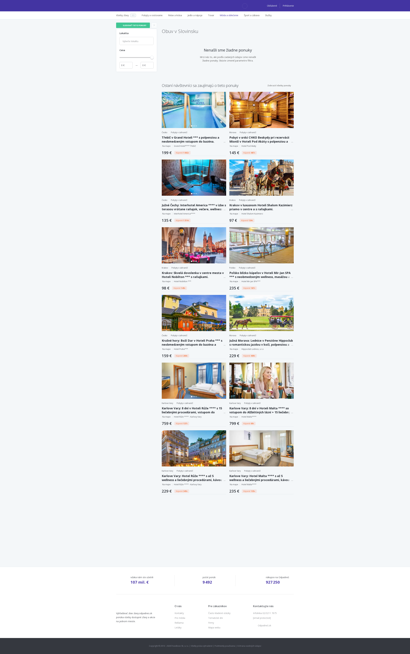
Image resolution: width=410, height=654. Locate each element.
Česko (164, 132)
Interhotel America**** (184, 213)
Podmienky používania (225, 646)
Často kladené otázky (219, 613)
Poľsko (232, 267)
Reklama (179, 622)
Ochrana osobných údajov (249, 646)
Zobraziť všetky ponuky (279, 85)
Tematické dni (215, 617)
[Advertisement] (136, 121)
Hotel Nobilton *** (182, 281)
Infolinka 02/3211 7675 (265, 613)
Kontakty (179, 613)
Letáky (178, 627)
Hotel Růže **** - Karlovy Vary (187, 416)
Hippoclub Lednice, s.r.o (253, 349)
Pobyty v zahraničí (179, 132)
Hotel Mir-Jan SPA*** (251, 281)
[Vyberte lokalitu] (136, 41)
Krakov (232, 200)
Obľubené (272, 5)
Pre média (180, 617)
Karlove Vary (167, 403)
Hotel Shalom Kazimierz (252, 213)
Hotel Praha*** (181, 349)
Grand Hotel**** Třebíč (185, 146)
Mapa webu (214, 627)
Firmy (211, 622)
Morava (232, 132)
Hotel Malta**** (249, 416)
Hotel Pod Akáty (249, 146)
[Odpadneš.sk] (128, 5)
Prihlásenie (288, 5)
